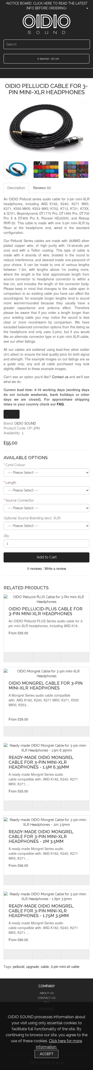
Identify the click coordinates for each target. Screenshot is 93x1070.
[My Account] (85, 8)
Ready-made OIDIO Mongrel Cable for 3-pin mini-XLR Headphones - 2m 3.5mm (41, 836)
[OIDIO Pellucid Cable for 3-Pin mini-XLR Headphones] (46, 127)
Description (16, 188)
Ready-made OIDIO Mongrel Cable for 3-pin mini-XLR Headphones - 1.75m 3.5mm (41, 910)
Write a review (55, 568)
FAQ (60, 404)
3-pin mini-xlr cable (65, 966)
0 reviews (34, 568)
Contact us (60, 376)
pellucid (18, 966)
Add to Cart (47, 557)
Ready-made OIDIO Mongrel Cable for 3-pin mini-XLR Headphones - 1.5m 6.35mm (41, 762)
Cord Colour (15, 465)
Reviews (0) (42, 188)
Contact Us (46, 998)
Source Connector (19, 500)
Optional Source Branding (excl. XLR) (32, 518)
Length (10, 483)
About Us (47, 993)
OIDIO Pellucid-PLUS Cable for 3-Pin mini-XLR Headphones (46, 611)
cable (45, 966)
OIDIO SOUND (25, 423)
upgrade (32, 966)
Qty (6, 536)
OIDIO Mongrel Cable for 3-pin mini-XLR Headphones (46, 685)
